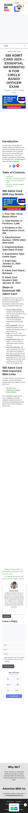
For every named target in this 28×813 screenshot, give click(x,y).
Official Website (11, 392)
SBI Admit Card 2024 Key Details (16, 178)
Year (8, 690)
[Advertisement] (14, 29)
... (14, 610)
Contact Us (20, 804)
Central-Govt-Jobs (14, 51)
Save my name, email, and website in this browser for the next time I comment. (14, 659)
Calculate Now (14, 696)
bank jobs (6, 616)
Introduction (9, 176)
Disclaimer (18, 801)
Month (8, 684)
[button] (24, 46)
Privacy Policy (10, 801)
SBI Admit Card (11, 388)
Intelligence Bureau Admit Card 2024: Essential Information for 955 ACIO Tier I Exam (12, 572)
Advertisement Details (13, 390)
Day (8, 678)
